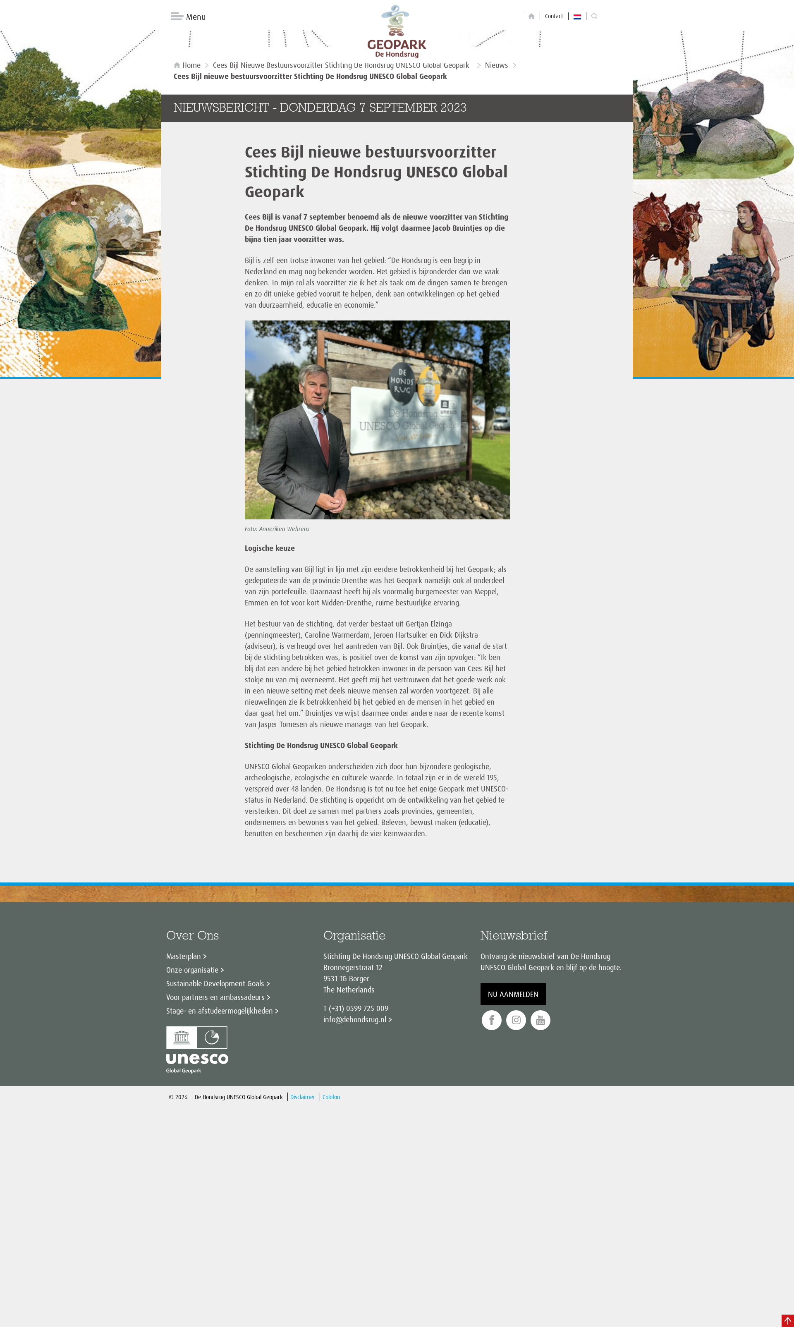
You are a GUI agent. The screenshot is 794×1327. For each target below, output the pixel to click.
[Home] (531, 16)
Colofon (331, 1096)
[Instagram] (516, 1020)
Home (191, 64)
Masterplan (183, 956)
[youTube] (540, 1020)
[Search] (594, 16)
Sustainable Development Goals (215, 983)
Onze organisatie (192, 969)
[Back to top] (788, 1321)
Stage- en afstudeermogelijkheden (219, 1010)
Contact (554, 15)
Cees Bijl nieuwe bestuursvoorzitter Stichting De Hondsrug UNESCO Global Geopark (343, 64)
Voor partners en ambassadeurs (215, 997)
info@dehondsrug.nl (354, 1019)
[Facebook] (492, 1020)
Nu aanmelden (513, 994)
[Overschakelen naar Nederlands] (577, 16)
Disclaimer (302, 1096)
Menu (196, 17)
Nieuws (496, 64)
